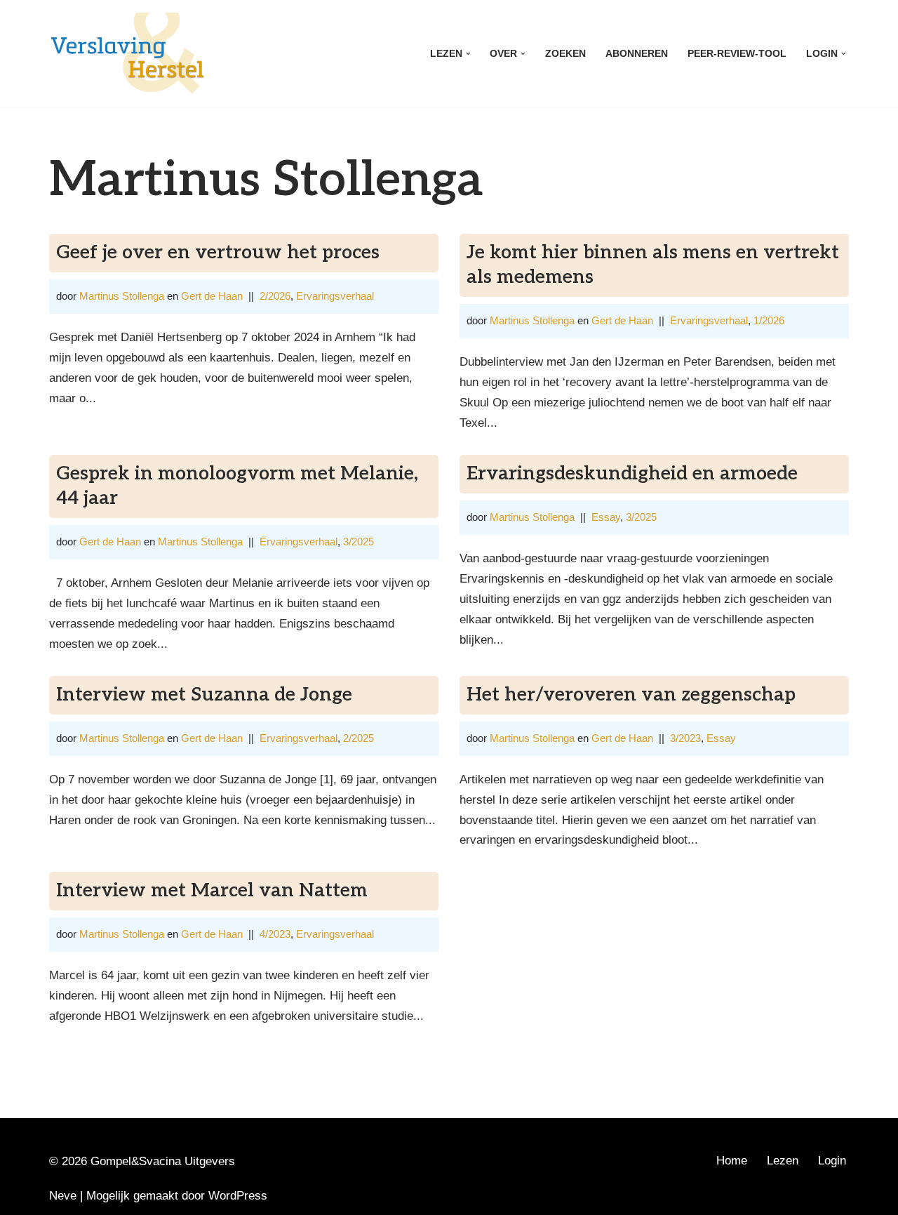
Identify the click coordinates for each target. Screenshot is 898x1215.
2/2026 (275, 296)
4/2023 (275, 934)
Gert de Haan (212, 296)
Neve (62, 1195)
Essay (605, 517)
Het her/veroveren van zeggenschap (631, 695)
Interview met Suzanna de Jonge (204, 695)
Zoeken (565, 53)
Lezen (782, 1160)
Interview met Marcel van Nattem (212, 890)
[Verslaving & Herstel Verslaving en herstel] (127, 53)
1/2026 (768, 320)
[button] (468, 53)
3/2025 (358, 541)
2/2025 (358, 738)
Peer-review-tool (737, 53)
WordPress (237, 1195)
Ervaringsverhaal (335, 296)
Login (832, 1160)
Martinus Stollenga (121, 296)
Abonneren (636, 53)
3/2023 (685, 738)
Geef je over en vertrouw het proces (218, 252)
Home (731, 1160)
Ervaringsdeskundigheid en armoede (632, 474)
